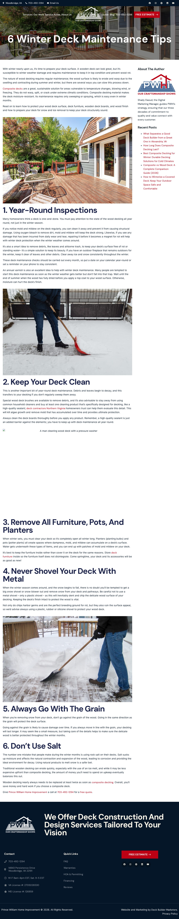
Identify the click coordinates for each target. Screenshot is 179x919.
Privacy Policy (170, 913)
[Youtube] (173, 3)
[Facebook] (150, 3)
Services (28, 14)
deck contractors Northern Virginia (45, 408)
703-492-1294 (124, 14)
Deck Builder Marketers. (164, 909)
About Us (66, 14)
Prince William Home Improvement (27, 792)
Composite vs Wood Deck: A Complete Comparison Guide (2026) (159, 168)
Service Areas (52, 14)
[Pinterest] (161, 3)
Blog (112, 14)
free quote (86, 792)
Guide (105, 14)
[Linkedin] (167, 3)
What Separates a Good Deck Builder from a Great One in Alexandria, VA (157, 137)
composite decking (102, 782)
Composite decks (13, 88)
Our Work (38, 14)
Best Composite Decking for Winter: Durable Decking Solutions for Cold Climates (159, 157)
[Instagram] (156, 3)
